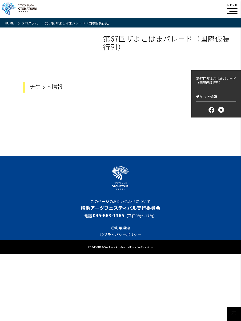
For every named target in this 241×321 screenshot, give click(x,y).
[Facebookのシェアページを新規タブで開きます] (211, 110)
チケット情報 (206, 96)
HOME (10, 23)
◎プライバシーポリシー (120, 234)
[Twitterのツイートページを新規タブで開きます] (221, 110)
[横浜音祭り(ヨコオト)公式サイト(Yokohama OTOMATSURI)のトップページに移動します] (19, 9)
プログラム (30, 23)
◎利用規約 (120, 228)
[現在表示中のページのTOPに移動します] (234, 314)
